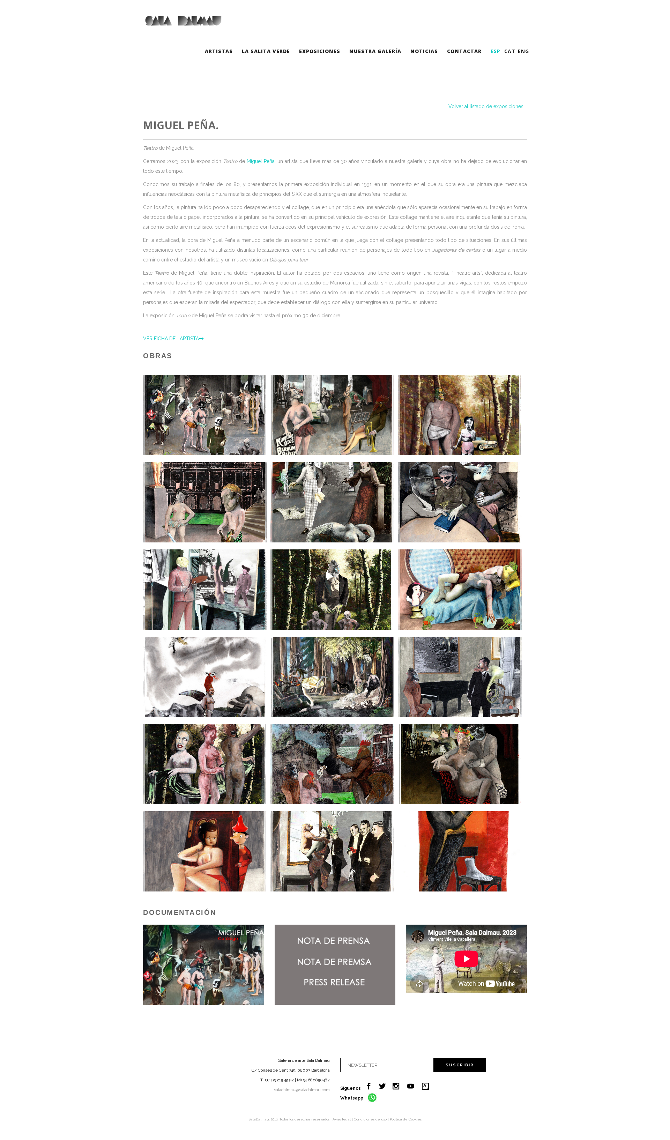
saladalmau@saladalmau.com (302, 1089)
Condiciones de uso (371, 1119)
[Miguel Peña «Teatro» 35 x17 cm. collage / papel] (460, 851)
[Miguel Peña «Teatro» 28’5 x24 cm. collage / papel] (205, 589)
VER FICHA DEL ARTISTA (171, 338)
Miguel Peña (261, 161)
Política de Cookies (406, 1119)
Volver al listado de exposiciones (485, 106)
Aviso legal (342, 1119)
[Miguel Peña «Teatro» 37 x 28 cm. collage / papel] (332, 764)
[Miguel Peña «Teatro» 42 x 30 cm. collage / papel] (205, 415)
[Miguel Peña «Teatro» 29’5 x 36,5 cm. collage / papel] (460, 589)
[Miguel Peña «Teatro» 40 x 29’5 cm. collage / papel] (460, 677)
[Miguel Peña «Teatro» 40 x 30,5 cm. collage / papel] (205, 677)
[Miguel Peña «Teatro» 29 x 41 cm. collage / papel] (332, 677)
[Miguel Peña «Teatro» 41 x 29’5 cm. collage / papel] (460, 502)
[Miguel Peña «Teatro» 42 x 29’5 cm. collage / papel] (332, 415)
